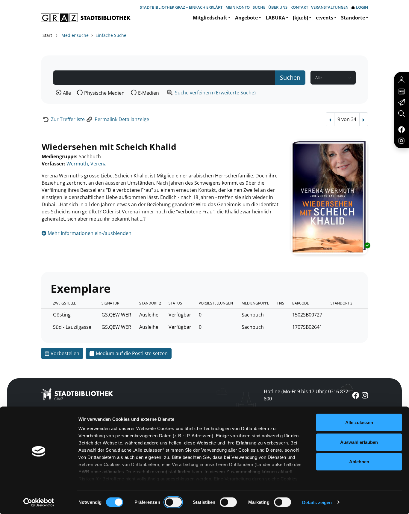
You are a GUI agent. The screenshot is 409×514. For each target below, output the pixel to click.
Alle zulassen (359, 422)
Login (362, 7)
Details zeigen (317, 502)
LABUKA (275, 17)
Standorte (353, 17)
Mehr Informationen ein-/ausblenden (88, 233)
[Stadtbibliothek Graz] (86, 17)
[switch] (173, 502)
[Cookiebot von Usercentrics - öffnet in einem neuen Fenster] (39, 502)
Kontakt (299, 7)
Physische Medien (104, 93)
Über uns (277, 7)
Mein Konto (237, 7)
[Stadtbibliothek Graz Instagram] (401, 140)
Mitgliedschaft (210, 17)
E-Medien (148, 93)
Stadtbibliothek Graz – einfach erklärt (181, 7)
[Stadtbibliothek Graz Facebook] (401, 129)
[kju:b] (300, 17)
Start (47, 35)
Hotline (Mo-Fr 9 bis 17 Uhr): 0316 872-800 (307, 395)
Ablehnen (359, 461)
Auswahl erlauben (359, 441)
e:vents (324, 17)
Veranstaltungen (330, 7)
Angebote (246, 17)
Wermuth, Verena (86, 163)
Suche (259, 7)
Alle (67, 93)
